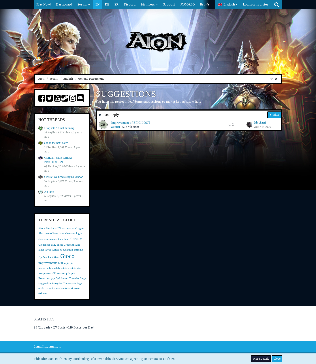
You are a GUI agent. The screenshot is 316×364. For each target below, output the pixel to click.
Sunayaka (57, 283)
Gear (56, 257)
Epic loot (57, 249)
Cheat (65, 239)
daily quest (57, 244)
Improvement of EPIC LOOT (130, 122)
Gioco (67, 256)
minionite (75, 268)
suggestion (44, 283)
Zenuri (115, 126)
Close (277, 358)
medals (56, 268)
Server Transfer (70, 278)
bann (61, 233)
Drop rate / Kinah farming (59, 128)
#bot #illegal (45, 228)
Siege (83, 278)
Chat (59, 239)
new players (45, 273)
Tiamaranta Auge (72, 283)
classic (75, 239)
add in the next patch (56, 142)
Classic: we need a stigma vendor (63, 176)
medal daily (44, 268)
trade (41, 288)
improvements (47, 263)
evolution (68, 249)
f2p (40, 257)
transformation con (69, 288)
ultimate (42, 293)
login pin (68, 263)
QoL (58, 278)
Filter (275, 114)
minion (65, 268)
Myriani (260, 122)
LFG (60, 263)
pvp (53, 278)
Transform (51, 288)
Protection (44, 278)
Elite (77, 244)
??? (59, 228)
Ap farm (49, 191)
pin (73, 273)
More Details (261, 358)
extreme (78, 249)
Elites (41, 249)
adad (74, 228)
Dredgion (69, 244)
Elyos (48, 249)
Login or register (255, 4)
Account (66, 228)
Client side (44, 244)
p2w (68, 273)
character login (73, 233)
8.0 (55, 228)
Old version (58, 273)
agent (81, 228)
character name (47, 239)
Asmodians (51, 233)
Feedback (48, 257)
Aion (41, 233)
